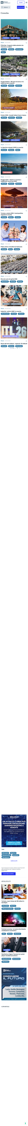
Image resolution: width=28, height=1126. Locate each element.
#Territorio (18, 85)
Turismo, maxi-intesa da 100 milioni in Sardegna (12, 901)
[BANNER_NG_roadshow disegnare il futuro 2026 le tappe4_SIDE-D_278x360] (14, 1000)
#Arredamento (5, 857)
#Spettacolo (17, 933)
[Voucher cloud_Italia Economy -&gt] (14, 846)
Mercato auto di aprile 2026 (9, 279)
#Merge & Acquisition (7, 908)
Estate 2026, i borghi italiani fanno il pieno (13, 115)
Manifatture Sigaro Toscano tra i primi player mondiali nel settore (12, 954)
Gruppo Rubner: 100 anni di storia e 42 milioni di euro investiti (12, 82)
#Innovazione (19, 49)
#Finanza (20, 281)
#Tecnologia (19, 346)
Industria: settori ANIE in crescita (11, 311)
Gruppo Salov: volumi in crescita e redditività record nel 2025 (11, 180)
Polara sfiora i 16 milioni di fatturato (11, 247)
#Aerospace (5, 853)
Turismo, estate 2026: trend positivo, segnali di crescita (12, 214)
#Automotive (5, 281)
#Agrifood (13, 853)
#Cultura (10, 933)
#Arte (3, 933)
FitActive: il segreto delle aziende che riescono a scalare (12, 46)
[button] (26, 2)
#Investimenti (16, 959)
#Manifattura (5, 961)
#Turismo (19, 117)
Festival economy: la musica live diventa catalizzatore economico (13, 929)
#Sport (3, 52)
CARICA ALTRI (14, 861)
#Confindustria (5, 313)
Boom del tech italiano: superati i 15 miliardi (14, 343)
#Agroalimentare (6, 855)
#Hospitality (5, 905)
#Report (11, 217)
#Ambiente (15, 855)
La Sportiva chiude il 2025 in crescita (12, 147)
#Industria (18, 183)
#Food (10, 249)
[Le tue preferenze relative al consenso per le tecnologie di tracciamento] (25, 1123)
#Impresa (11, 49)
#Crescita (4, 49)
